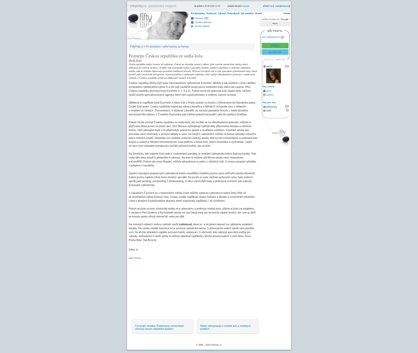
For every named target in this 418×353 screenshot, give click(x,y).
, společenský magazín (153, 6)
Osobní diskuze (203, 22)
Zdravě (222, 13)
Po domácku (198, 13)
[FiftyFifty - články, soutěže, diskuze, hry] (158, 25)
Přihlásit (275, 45)
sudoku (270, 94)
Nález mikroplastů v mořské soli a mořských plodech (225, 327)
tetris (268, 90)
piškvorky (271, 106)
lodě (268, 110)
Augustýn (245, 6)
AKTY (269, 66)
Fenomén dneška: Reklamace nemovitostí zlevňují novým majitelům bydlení (159, 327)
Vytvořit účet (275, 52)
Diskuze (199, 18)
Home (287, 13)
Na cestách (247, 13)
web (131, 232)
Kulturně (212, 13)
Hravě (258, 13)
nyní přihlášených (271, 37)
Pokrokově (233, 13)
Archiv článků (202, 26)
